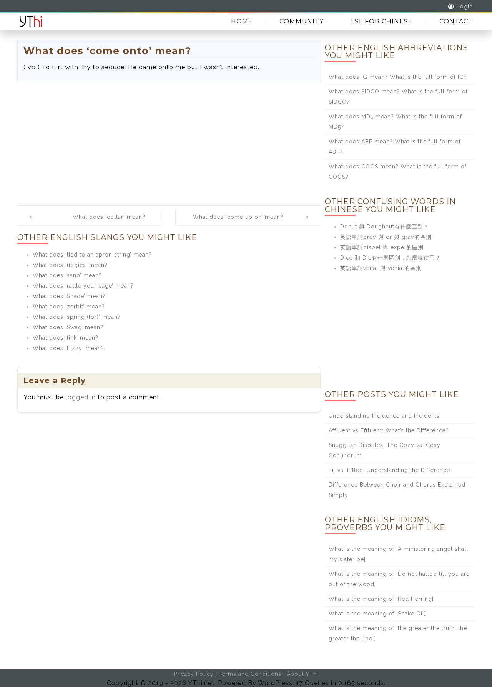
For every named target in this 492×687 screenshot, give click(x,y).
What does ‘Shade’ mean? (69, 296)
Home (242, 21)
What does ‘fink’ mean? (65, 338)
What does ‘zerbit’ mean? (69, 306)
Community (301, 21)
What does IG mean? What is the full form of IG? (398, 77)
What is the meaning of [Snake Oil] (377, 613)
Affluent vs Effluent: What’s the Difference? (389, 430)
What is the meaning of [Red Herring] (381, 599)
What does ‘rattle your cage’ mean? (83, 286)
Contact (456, 21)
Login (465, 6)
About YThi (302, 674)
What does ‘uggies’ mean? (70, 265)
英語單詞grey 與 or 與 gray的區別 (386, 237)
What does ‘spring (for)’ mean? (77, 317)
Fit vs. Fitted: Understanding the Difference (389, 470)
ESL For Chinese (381, 21)
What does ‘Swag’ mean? (68, 327)
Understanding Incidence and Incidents (384, 416)
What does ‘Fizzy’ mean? (68, 348)
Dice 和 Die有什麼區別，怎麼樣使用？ (390, 258)
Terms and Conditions (250, 674)
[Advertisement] (169, 140)
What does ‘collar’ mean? (109, 217)
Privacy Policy (194, 674)
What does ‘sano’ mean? (67, 275)
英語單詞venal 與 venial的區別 (381, 268)
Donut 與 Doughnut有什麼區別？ (384, 226)
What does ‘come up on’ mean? (238, 217)
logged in (81, 397)
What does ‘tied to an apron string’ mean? (92, 255)
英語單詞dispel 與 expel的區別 (382, 247)
